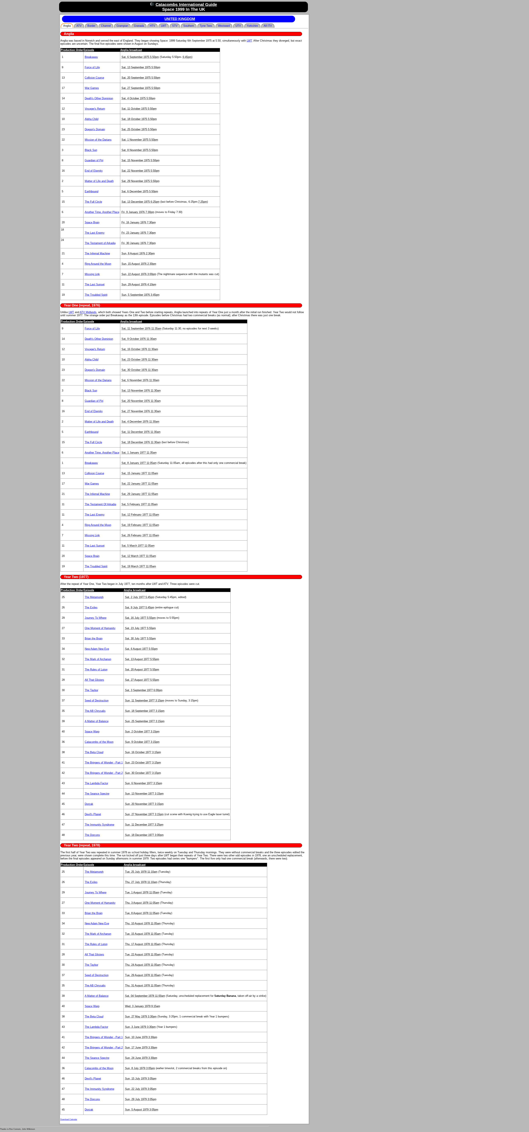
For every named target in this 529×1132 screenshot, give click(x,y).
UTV (238, 25)
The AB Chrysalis (95, 710)
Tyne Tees (206, 25)
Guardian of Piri (94, 160)
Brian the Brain (93, 638)
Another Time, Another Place (102, 212)
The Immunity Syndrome (99, 824)
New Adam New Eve (97, 648)
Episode (88, 49)
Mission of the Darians (98, 139)
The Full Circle (93, 201)
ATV (79, 25)
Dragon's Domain (95, 129)
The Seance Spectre (97, 793)
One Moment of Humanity (100, 628)
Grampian (122, 25)
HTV (152, 25)
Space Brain (92, 222)
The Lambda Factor (96, 783)
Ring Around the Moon (98, 263)
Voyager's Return (95, 108)
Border (91, 25)
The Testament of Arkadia (100, 243)
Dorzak (89, 803)
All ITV (268, 25)
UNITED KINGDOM (179, 19)
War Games (92, 88)
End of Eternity (94, 170)
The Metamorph (94, 597)
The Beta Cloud (94, 752)
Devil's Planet (93, 814)
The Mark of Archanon (98, 659)
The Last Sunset (95, 284)
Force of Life (92, 67)
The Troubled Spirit (96, 294)
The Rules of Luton (96, 669)
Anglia (67, 25)
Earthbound (91, 191)
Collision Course (94, 77)
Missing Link (92, 274)
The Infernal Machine (97, 253)
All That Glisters (94, 679)
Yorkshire (252, 25)
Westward (224, 25)
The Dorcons (92, 834)
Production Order (72, 49)
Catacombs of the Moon (99, 741)
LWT (163, 25)
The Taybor (91, 690)
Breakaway (91, 57)
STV (175, 25)
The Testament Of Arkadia (100, 504)
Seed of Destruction (96, 700)
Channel (106, 25)
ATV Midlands (88, 312)
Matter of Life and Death (99, 181)
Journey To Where (95, 617)
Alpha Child (91, 119)
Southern (188, 25)
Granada (139, 25)
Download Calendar (68, 1119)
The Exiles (91, 607)
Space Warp (92, 731)
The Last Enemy (95, 232)
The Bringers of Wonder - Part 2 (104, 772)
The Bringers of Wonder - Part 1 (104, 762)
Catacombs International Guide (186, 4)
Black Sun (91, 150)
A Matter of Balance (96, 721)
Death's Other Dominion (99, 98)
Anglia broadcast (131, 49)
